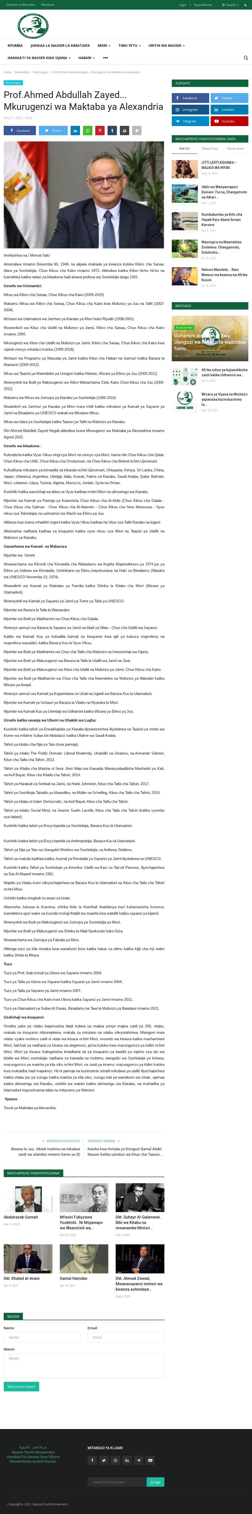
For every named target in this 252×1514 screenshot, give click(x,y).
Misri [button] (103, 45)
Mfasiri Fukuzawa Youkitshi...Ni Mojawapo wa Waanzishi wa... (81, 1222)
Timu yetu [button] (128, 45)
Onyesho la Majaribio (20, 4)
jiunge (155, 1482)
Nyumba (15, 45)
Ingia (183, 5)
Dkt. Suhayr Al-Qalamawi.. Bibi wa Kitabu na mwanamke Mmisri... (139, 1222)
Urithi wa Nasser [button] (165, 45)
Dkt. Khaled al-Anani (22, 1278)
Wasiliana (47, 4)
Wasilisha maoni (21, 1386)
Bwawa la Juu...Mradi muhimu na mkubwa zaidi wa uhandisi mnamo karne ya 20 (45, 1152)
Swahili (230, 5)
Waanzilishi (22, 72)
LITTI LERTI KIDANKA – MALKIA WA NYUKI (219, 165)
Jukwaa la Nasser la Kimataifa (60, 45)
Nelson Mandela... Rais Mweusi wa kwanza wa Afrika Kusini (224, 275)
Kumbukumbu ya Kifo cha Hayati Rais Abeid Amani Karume (222, 220)
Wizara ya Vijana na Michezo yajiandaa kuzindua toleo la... (225, 399)
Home (7, 72)
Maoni (13, 1316)
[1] (245, 4)
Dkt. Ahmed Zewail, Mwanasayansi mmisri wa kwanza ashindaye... (139, 1284)
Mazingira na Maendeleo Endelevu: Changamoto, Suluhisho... (222, 247)
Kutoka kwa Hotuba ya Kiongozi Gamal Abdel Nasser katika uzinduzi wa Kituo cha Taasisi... (125, 1152)
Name (9, 1328)
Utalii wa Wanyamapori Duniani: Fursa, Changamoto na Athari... (224, 192)
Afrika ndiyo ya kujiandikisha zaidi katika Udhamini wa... (225, 372)
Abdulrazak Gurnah (21, 1217)
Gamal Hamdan (74, 1278)
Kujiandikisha (203, 5)
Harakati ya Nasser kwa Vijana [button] (38, 57)
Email (92, 1328)
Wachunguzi (40, 72)
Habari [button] (85, 57)
